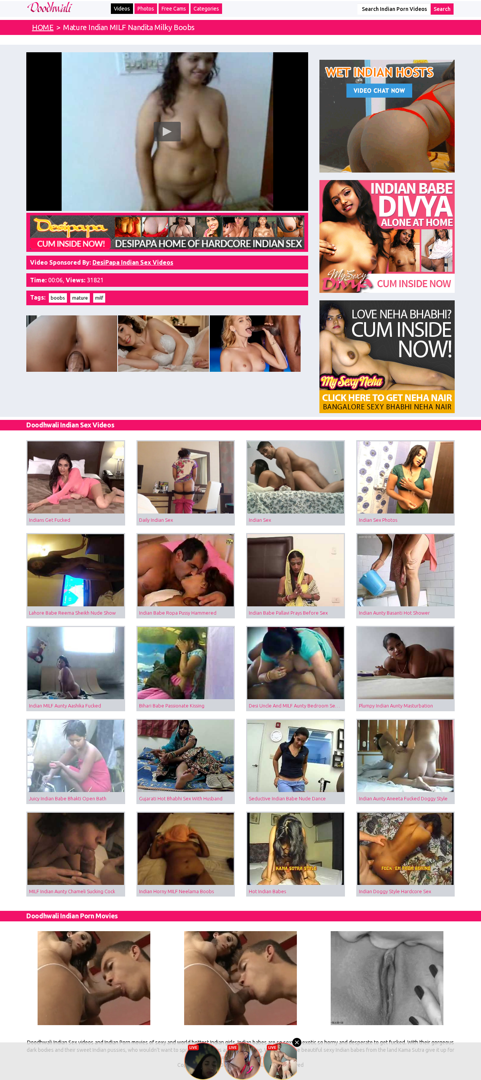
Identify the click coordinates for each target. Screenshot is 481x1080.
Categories (206, 9)
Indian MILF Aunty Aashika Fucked (65, 705)
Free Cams (174, 9)
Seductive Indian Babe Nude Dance (287, 798)
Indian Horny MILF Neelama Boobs (176, 891)
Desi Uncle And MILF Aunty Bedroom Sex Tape (297, 705)
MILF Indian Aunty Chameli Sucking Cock (72, 891)
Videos (122, 9)
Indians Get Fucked (49, 520)
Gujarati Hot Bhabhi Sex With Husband (180, 798)
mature (80, 297)
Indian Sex (260, 520)
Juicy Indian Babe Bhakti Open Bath (67, 798)
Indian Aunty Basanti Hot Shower (394, 612)
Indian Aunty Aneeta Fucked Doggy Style (403, 798)
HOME (42, 27)
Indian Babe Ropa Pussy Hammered (177, 612)
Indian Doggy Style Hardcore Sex (395, 891)
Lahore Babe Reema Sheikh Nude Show (72, 612)
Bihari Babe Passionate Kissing (171, 705)
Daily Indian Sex (156, 520)
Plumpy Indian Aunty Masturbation (396, 705)
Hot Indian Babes (267, 891)
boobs (58, 297)
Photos (146, 9)
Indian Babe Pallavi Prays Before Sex (288, 612)
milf (99, 297)
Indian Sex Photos (378, 520)
